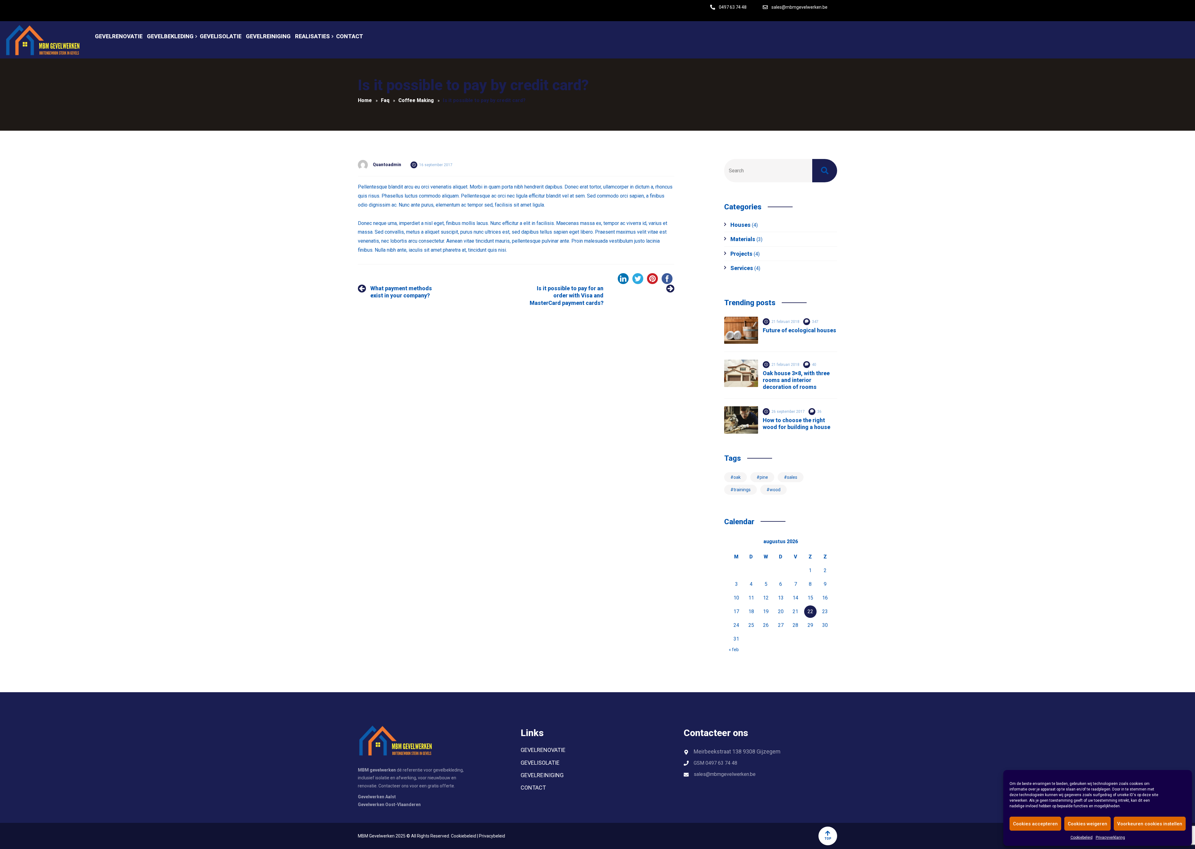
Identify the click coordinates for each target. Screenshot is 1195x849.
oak (737, 477)
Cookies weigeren (1087, 824)
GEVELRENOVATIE (543, 750)
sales (792, 477)
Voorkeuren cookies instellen (1149, 824)
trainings (742, 489)
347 (815, 322)
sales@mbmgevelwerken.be (799, 7)
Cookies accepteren (1035, 824)
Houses (740, 225)
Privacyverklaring (1110, 837)
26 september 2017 (788, 411)
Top (828, 838)
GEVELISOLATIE (540, 762)
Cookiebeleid (1082, 837)
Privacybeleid (492, 835)
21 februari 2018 (785, 322)
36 (819, 411)
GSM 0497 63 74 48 (715, 763)
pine (764, 477)
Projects (741, 253)
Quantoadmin (387, 164)
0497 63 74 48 (733, 7)
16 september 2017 (435, 165)
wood (775, 489)
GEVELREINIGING (542, 775)
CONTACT (533, 787)
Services (741, 268)
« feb (734, 649)
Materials (742, 239)
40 (814, 364)
